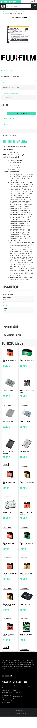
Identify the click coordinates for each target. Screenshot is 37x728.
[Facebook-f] (3, 676)
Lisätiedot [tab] (13, 135)
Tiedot (6, 125)
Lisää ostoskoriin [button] (7, 375)
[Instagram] (8, 676)
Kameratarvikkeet (12, 12)
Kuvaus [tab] (5, 135)
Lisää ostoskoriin (21, 113)
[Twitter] (6, 676)
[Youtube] (11, 676)
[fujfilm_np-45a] (18, 35)
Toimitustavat (9, 119)
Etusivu (4, 12)
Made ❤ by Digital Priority (18, 713)
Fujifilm (5, 305)
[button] (18, 118)
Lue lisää (5, 464)
